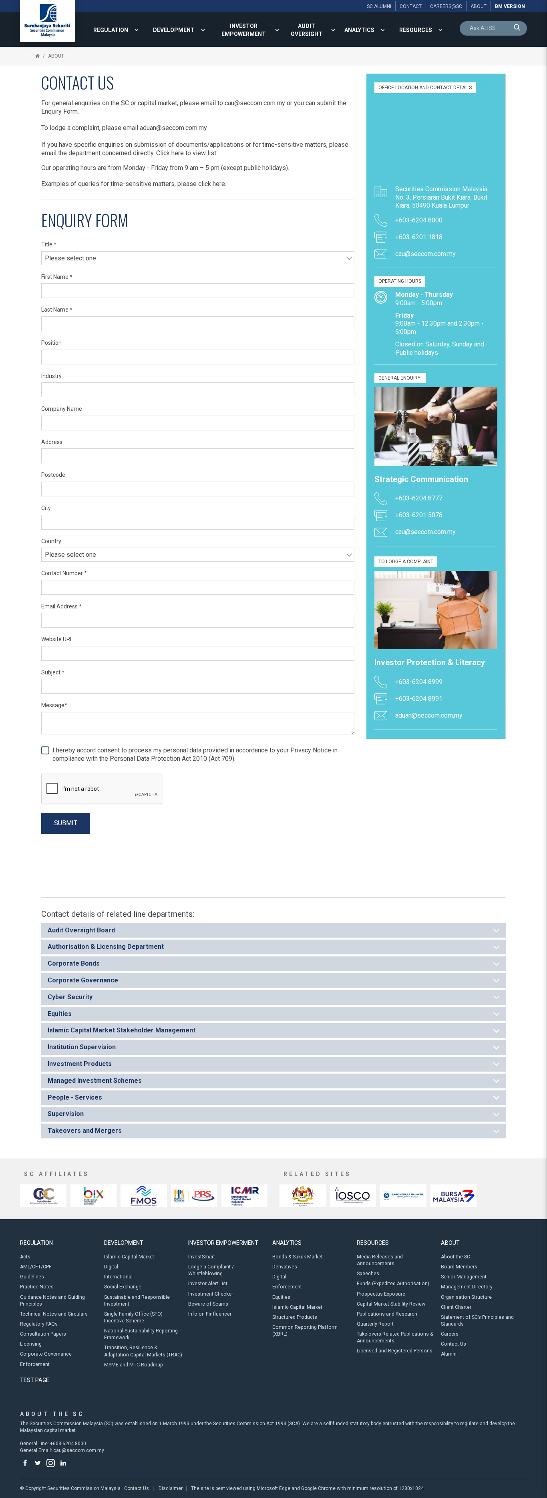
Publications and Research (387, 1314)
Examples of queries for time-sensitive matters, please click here (133, 184)
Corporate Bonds (74, 963)
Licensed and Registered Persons (394, 1351)
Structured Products (294, 1317)
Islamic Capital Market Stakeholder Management (121, 1030)
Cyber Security (70, 997)
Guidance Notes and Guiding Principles (52, 1300)
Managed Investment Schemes (95, 1080)
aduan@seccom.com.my (173, 128)
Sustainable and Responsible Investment (137, 1300)
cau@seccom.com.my (255, 103)
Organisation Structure (466, 1297)
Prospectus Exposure (381, 1294)
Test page (34, 1380)
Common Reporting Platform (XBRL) (305, 1330)
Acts (25, 1257)
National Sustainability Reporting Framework (141, 1334)
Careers (450, 1334)
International (118, 1277)
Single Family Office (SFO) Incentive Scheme (133, 1317)
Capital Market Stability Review (391, 1304)
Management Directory (467, 1287)
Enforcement (35, 1364)
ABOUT (56, 56)
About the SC (455, 1257)
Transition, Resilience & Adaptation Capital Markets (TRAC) (143, 1351)
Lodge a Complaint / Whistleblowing (211, 1270)
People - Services (75, 1097)
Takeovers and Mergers (85, 1130)
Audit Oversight (306, 30)
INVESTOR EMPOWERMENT (243, 30)
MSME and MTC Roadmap (133, 1365)
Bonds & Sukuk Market (297, 1257)
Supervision (66, 1114)
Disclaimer (171, 1488)
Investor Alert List (207, 1283)
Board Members (459, 1267)
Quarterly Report (375, 1324)
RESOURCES (415, 30)
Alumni (449, 1354)
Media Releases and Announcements (380, 1260)
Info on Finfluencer (209, 1314)
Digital (111, 1267)
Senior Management (464, 1277)
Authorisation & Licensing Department (106, 946)
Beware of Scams (208, 1304)
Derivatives (284, 1267)
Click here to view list (186, 153)
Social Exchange (122, 1287)
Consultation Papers (43, 1334)
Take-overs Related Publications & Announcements (395, 1337)
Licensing (31, 1344)
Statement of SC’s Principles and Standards (477, 1320)
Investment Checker (210, 1294)
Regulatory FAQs (39, 1324)
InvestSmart (201, 1257)
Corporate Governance (83, 980)
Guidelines (32, 1277)
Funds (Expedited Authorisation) (393, 1283)
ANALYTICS (359, 30)
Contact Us (453, 1344)
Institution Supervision (82, 1047)
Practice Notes (37, 1287)
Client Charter (456, 1307)
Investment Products (80, 1064)
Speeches (368, 1273)
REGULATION (110, 30)
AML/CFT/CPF (36, 1267)
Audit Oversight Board (81, 930)
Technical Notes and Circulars (54, 1314)
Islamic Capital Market (129, 1257)
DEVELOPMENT (174, 30)
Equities (60, 1014)
